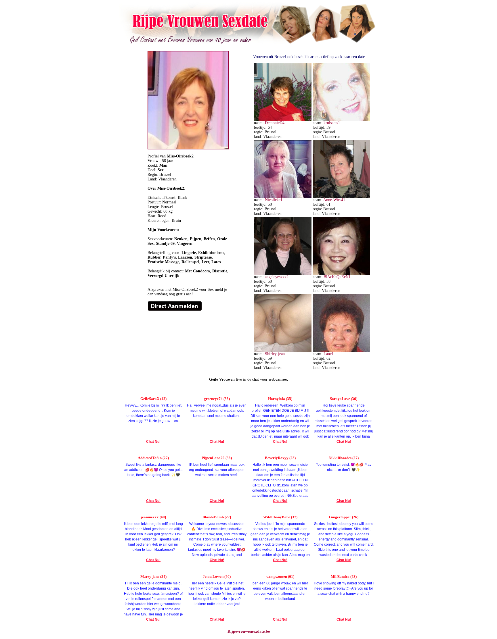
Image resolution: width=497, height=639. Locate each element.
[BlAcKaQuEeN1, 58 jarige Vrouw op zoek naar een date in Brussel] (341, 273)
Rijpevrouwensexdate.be (249, 631)
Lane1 (329, 354)
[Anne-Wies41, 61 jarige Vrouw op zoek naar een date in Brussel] (341, 196)
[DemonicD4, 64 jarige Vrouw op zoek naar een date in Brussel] (282, 119)
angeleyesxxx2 (276, 277)
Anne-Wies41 (334, 200)
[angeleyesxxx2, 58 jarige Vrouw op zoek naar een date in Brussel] (282, 273)
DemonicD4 (274, 123)
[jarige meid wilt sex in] (175, 309)
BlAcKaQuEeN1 (337, 277)
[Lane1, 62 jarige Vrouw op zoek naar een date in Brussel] (341, 350)
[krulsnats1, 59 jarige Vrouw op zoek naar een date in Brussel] (341, 119)
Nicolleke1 (273, 200)
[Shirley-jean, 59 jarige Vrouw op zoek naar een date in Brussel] (282, 350)
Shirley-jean (275, 354)
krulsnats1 (332, 123)
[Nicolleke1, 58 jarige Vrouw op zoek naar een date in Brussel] (282, 196)
